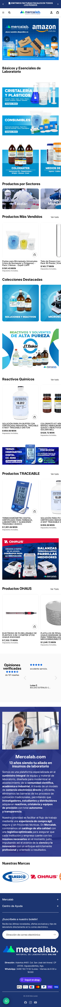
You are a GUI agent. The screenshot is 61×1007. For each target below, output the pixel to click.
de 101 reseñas (12, 675)
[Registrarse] (54, 935)
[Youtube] (35, 1002)
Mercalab (34, 996)
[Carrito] (57, 12)
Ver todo (55, 217)
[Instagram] (30, 1002)
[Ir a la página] (30, 349)
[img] (12, 671)
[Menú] (3, 12)
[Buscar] (9, 12)
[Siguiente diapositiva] (58, 4)
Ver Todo (54, 589)
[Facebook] (25, 1002)
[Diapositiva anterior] (3, 4)
